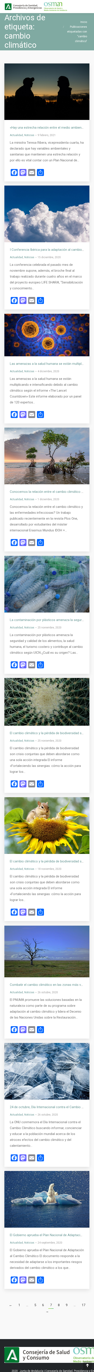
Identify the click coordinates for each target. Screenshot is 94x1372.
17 (83, 1305)
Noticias (29, 135)
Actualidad (16, 135)
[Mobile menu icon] (87, 6)
